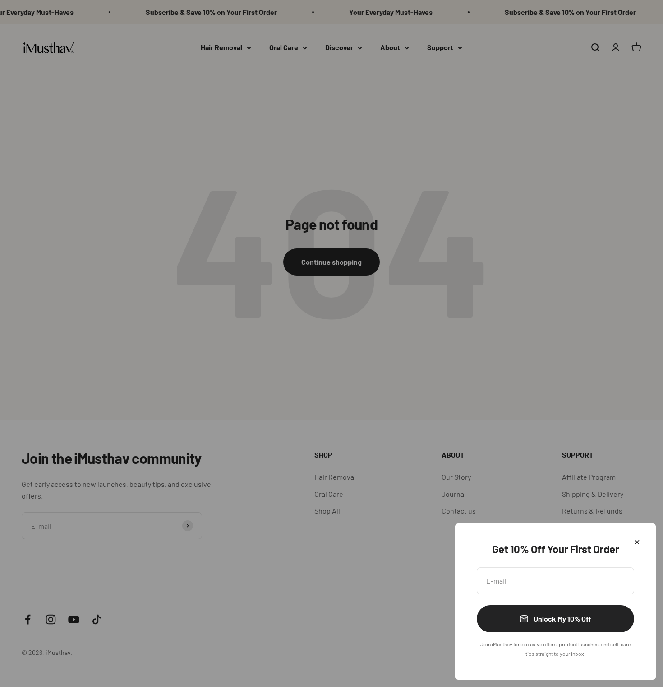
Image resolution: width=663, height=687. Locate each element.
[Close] (637, 542)
